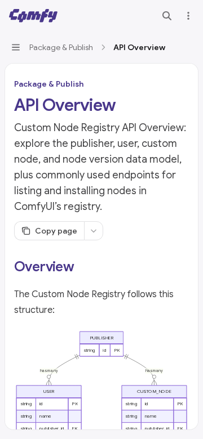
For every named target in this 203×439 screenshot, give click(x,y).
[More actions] (188, 16)
